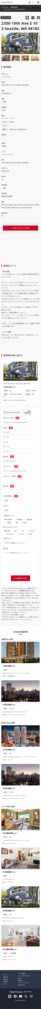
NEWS (19, 978)
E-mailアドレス (7, 466)
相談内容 (5, 548)
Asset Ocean (4, 7)
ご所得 (5, 506)
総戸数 (3, 176)
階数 (2, 99)
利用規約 (22, 591)
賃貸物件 (5, 981)
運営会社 (20, 980)
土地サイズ (4, 168)
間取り (8, 117)
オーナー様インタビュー (24, 976)
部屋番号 (4, 107)
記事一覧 (5, 977)
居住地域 (5, 486)
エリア (3, 152)
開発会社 (4, 135)
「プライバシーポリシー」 (9, 617)
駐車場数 (4, 185)
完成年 (3, 143)
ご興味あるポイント (9, 516)
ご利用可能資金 (7, 496)
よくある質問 (21, 973)
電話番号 (5, 456)
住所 (2, 160)
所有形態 (4, 193)
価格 (2, 90)
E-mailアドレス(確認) (9, 476)
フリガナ (5, 442)
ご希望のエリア (7, 538)
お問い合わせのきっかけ (10, 527)
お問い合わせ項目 (8, 418)
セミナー (5, 984)
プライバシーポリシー (11, 591)
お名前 (5, 428)
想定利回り (4, 213)
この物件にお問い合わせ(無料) (20, 228)
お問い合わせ (21, 985)
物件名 (3, 82)
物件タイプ (4, 74)
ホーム (5, 975)
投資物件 (5, 979)
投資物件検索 (14, 7)
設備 (2, 202)
